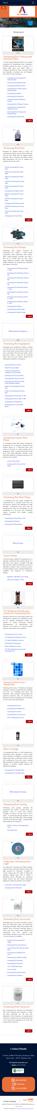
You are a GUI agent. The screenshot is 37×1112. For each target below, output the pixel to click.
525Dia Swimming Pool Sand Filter (14, 199)
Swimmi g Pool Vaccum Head (14, 375)
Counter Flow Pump (13, 461)
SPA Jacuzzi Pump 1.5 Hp (15, 580)
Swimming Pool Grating (15, 804)
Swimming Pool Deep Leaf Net (14, 378)
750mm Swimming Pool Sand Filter (14, 212)
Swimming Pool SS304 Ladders (17, 957)
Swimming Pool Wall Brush (13, 402)
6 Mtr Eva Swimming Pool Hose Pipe (15, 387)
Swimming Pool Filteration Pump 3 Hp (18, 283)
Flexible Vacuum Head (12, 368)
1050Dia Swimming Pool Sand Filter (14, 207)
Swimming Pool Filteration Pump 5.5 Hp (17, 269)
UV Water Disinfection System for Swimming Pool (15, 650)
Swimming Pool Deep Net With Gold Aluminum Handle (14, 382)
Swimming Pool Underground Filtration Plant (16, 112)
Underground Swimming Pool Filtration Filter (16, 79)
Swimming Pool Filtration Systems (18, 104)
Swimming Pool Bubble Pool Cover (16, 953)
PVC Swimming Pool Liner (15, 717)
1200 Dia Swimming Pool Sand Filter (14, 182)
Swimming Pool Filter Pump (16, 309)
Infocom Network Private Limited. (25, 1108)
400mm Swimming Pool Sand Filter (14, 177)
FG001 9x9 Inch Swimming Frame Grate (18, 826)
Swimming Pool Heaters (12, 521)
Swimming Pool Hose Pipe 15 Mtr (15, 396)
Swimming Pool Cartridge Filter (14, 770)
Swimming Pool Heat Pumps (13, 524)
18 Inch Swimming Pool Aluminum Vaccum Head (13, 371)
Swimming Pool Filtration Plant (14, 203)
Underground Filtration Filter (16, 86)
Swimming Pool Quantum (13, 643)
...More (29, 120)
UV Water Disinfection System (14, 640)
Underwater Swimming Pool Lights (16, 941)
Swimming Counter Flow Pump (16, 438)
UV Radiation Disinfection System (15, 637)
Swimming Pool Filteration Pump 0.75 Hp (17, 297)
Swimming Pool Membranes (16, 708)
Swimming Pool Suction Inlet (16, 972)
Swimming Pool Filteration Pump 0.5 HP (17, 302)
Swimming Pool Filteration (15, 96)
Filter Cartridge (11, 748)
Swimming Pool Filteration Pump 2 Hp (18, 274)
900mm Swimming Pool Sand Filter (14, 173)
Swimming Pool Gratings (15, 960)
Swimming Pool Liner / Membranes (15, 683)
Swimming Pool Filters (14, 93)
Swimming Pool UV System (13, 634)
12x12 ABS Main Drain (14, 966)
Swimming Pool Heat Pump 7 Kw (15, 518)
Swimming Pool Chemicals (17, 1006)
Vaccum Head (11, 969)
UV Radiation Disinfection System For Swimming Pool (17, 612)
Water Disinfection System (13, 646)
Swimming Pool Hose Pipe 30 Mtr (15, 399)
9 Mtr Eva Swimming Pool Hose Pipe (15, 392)
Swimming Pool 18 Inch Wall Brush (14, 405)
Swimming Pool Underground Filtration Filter (18, 57)
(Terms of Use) (18, 1106)
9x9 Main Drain (12, 830)
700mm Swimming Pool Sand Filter (14, 187)
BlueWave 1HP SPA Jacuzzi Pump (18, 577)
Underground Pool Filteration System (16, 100)
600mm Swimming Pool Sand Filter (14, 195)
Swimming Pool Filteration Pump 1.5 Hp (17, 288)
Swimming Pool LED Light (13, 888)
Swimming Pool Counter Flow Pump (16, 465)
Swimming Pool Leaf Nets (13, 365)
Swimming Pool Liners (14, 711)
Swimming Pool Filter (14, 147)
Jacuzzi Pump (10, 555)
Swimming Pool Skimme (15, 975)
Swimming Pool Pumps (15, 247)
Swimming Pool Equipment (17, 343)
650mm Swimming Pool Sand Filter (14, 168)
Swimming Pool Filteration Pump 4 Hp (18, 278)
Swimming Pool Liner (14, 705)
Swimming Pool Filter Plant (15, 117)
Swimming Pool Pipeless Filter (14, 191)
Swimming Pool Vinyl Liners (16, 714)
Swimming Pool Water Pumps (16, 312)
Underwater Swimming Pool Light (17, 862)
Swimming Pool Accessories (17, 919)
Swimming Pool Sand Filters (13, 216)
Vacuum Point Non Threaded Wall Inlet (18, 949)
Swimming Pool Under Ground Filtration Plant (17, 89)
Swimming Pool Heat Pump (17, 497)
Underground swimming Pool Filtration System (16, 108)
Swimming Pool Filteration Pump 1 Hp (18, 293)
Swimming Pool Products (15, 963)
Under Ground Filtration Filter (16, 83)
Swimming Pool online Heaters (16, 945)
